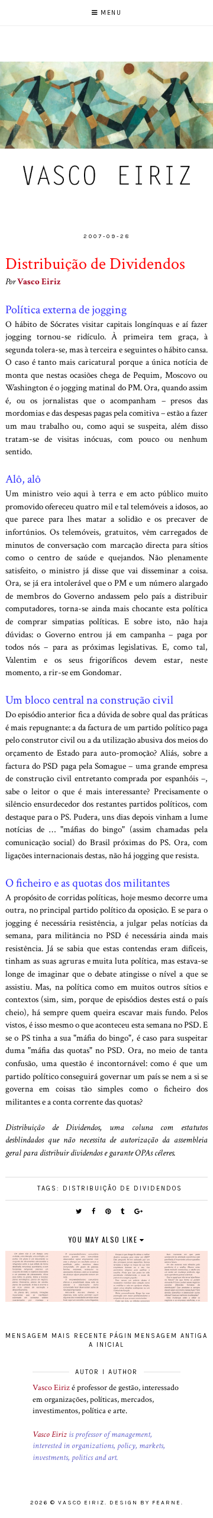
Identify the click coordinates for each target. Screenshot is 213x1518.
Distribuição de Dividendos (122, 1188)
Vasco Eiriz (38, 281)
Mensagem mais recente (56, 1336)
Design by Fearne (145, 1502)
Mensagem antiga (171, 1336)
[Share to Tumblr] (123, 1211)
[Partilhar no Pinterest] (108, 1211)
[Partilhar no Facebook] (94, 1211)
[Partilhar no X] (79, 1211)
